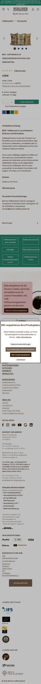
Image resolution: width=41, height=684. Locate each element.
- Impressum (20, 359)
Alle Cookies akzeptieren (20, 355)
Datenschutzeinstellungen (21, 344)
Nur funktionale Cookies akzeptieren (21, 349)
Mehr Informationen (24, 337)
